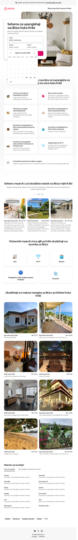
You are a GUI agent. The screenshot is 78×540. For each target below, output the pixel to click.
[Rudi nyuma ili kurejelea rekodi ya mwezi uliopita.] (11, 53)
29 (30, 77)
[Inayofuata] (42, 194)
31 (10, 82)
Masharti (42, 536)
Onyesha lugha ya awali (53, 3)
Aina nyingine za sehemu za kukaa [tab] (29, 469)
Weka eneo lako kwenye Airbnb (59, 8)
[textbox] (16, 47)
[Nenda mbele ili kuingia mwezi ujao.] (34, 53)
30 (34, 77)
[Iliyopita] (34, 194)
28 (26, 77)
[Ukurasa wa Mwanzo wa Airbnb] (9, 8)
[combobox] (25, 40)
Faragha (34, 536)
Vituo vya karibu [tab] (9, 469)
